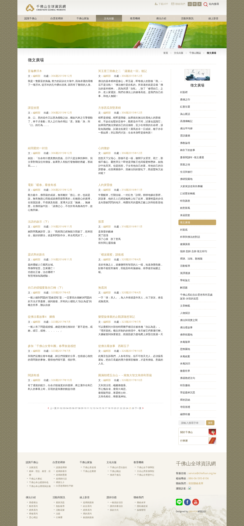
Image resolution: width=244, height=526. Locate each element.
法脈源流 (33, 467)
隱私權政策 (142, 506)
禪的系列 (87, 513)
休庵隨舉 (185, 341)
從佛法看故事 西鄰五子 (113, 346)
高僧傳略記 (186, 121)
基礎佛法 (33, 502)
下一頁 (138, 408)
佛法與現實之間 (189, 320)
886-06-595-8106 (198, 478)
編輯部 (36, 75)
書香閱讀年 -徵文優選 (192, 157)
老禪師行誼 (61, 478)
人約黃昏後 (105, 185)
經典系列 (33, 509)
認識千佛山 (30, 18)
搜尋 (210, 422)
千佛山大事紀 (35, 478)
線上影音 (213, 18)
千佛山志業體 (89, 471)
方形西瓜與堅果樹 (109, 108)
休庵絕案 (185, 356)
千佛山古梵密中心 (145, 474)
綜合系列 (87, 506)
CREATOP (193, 511)
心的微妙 (105, 148)
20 (115, 408)
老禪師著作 (61, 471)
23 (124, 408)
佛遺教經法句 (187, 378)
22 (121, 408)
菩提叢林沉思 (187, 392)
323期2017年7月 (61, 321)
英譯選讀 (185, 273)
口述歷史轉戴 (187, 193)
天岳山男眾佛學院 (145, 471)
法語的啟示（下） (39, 221)
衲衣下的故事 (187, 150)
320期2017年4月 (131, 259)
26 (133, 408)
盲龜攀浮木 (35, 71)
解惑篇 (184, 287)
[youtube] (195, 502)
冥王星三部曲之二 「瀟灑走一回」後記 (122, 71)
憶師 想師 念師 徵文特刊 (193, 251)
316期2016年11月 (132, 189)
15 (100, 408)
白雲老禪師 (56, 18)
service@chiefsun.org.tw (202, 473)
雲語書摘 (185, 135)
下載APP (163, 3)
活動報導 (185, 265)
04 (67, 408)
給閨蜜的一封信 (38, 148)
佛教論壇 (185, 142)
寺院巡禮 (185, 406)
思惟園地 (185, 349)
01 (58, 408)
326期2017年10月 (132, 350)
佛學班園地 (186, 334)
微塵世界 (185, 370)
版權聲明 (141, 509)
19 (112, 408)
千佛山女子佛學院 (145, 467)
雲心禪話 (33, 517)
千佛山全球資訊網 (46, 7)
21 (118, 408)
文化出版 (109, 18)
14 (97, 408)
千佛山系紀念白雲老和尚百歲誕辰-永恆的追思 (196, 296)
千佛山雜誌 (195, 52)
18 (109, 408)
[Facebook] (187, 502)
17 (106, 408)
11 (88, 408)
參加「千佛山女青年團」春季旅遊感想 (52, 346)
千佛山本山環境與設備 (40, 486)
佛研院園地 (186, 179)
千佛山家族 (83, 18)
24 (127, 408)
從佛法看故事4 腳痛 (41, 317)
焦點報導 (60, 506)
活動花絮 (60, 509)
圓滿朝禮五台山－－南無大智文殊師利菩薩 (125, 375)
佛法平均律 (186, 128)
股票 (101, 221)
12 (91, 408)
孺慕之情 (185, 164)
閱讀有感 (33, 375)
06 (73, 408)
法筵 (58, 513)
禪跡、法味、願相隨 (191, 258)
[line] (179, 502)
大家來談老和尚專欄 (191, 186)
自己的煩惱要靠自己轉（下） (46, 287)
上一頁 (53, 408)
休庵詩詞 (185, 363)
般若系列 (33, 506)
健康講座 (185, 244)
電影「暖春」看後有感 (42, 185)
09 (82, 408)
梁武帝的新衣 (36, 254)
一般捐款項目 (116, 502)
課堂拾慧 (33, 108)
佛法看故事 (186, 327)
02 (61, 408)
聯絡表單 (141, 502)
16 (103, 408)
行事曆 (59, 517)
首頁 (165, 52)
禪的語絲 (185, 399)
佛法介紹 (161, 18)
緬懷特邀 (185, 414)
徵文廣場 (185, 222)
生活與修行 (186, 171)
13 (94, 408)
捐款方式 (114, 509)
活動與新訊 (187, 18)
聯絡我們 (180, 3)
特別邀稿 (185, 385)
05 (70, 408)
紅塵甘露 (185, 106)
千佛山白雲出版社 (118, 467)
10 (85, 408)
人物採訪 (185, 313)
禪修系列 (33, 513)
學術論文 (185, 280)
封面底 (184, 229)
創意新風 (185, 207)
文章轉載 (185, 305)
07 (76, 408)
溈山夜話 (185, 114)
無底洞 (102, 287)
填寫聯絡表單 (195, 483)
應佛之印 (185, 99)
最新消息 (60, 502)
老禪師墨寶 (61, 474)
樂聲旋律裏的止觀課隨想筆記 (116, 317)
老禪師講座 (88, 502)
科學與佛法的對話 (190, 236)
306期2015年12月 (61, 75)
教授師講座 (88, 517)
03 (64, 408)
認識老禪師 (61, 467)
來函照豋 (185, 215)
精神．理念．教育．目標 (40, 473)
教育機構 (135, 18)
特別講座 (185, 200)
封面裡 (184, 92)
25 (130, 408)
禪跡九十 (60, 482)
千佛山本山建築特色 (38, 482)
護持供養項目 (116, 506)
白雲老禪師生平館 (64, 485)
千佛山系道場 (89, 467)
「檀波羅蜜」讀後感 (111, 254)
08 (79, 408)
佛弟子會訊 (115, 474)
